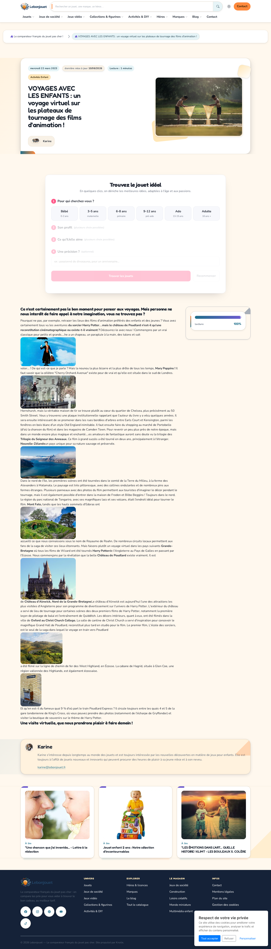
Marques (179, 17)
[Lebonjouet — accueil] (33, 6)
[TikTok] (25, 923)
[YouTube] (61, 911)
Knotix (119, 942)
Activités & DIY (138, 17)
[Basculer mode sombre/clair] (229, 6)
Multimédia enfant (181, 911)
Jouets (27, 17)
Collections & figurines (105, 17)
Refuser (229, 938)
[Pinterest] (49, 911)
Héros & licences (137, 885)
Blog (195, 17)
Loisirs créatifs (178, 898)
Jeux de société (49, 17)
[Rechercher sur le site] (218, 6)
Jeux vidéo (75, 17)
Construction (177, 892)
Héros (161, 17)
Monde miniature (180, 905)
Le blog (131, 898)
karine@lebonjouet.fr (52, 767)
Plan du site (219, 898)
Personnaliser (248, 938)
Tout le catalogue (137, 905)
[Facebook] (25, 911)
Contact (242, 6)
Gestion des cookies (225, 905)
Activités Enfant (39, 77)
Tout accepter (209, 938)
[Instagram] (37, 911)
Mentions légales (223, 892)
